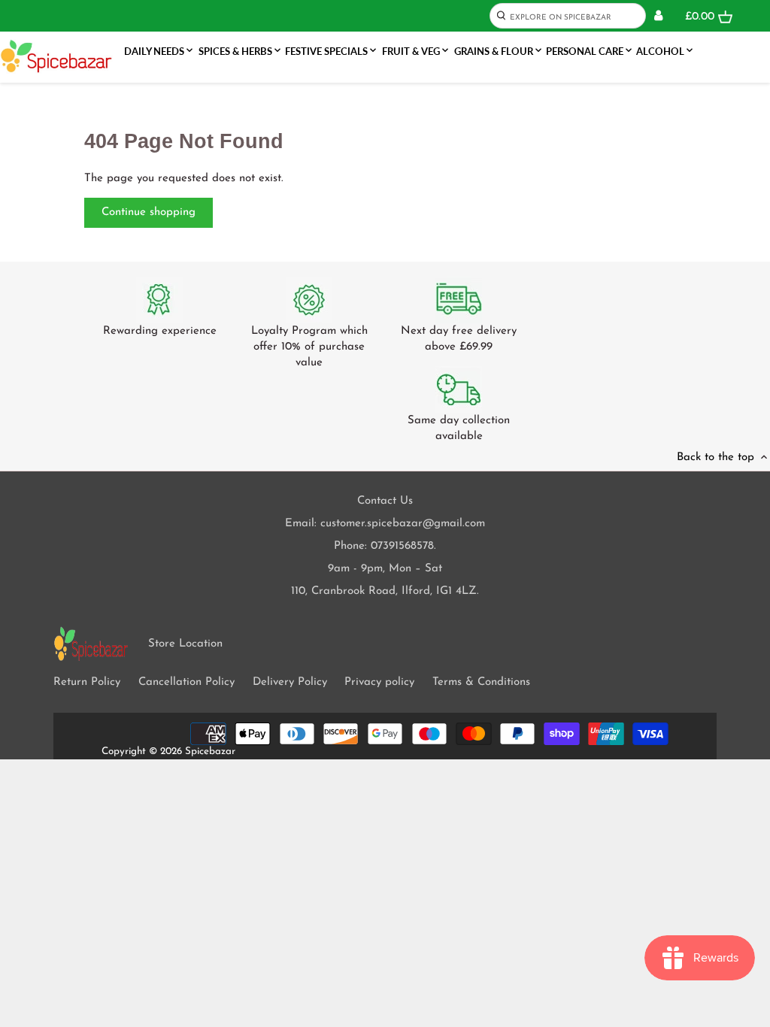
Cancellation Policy (186, 682)
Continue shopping (149, 212)
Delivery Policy (290, 682)
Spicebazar (210, 751)
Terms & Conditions (481, 682)
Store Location (185, 644)
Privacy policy (379, 682)
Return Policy (86, 682)
